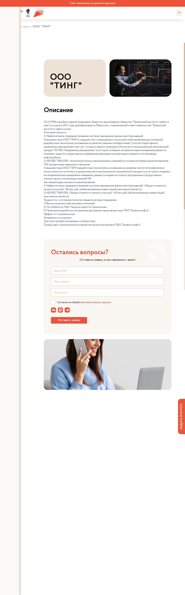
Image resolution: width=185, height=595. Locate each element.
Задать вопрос (181, 416)
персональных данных (98, 302)
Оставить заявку (69, 320)
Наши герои (22, 26)
